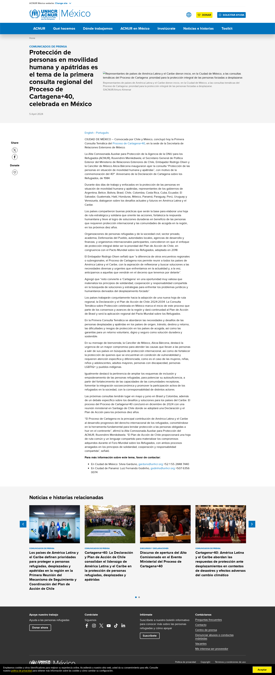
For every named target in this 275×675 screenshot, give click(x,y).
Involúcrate (166, 28)
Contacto (200, 625)
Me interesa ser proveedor (211, 648)
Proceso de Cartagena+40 (129, 143)
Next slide (252, 524)
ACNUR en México (135, 28)
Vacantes (201, 643)
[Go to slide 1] (136, 598)
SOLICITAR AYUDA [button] (233, 15)
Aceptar (262, 669)
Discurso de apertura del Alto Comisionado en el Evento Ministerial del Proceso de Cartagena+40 (163, 559)
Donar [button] (206, 15)
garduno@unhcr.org (150, 464)
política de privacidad (21, 671)
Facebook (87, 626)
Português (102, 133)
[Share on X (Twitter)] (15, 150)
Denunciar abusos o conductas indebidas (214, 636)
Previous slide (23, 524)
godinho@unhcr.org (163, 468)
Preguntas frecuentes (208, 619)
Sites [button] (188, 14)
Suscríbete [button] (150, 636)
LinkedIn (123, 626)
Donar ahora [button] (40, 627)
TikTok (116, 626)
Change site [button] (61, 3)
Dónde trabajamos (98, 28)
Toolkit (227, 28)
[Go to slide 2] (139, 598)
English (89, 133)
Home (32, 38)
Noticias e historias (198, 28)
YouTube (109, 626)
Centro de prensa (206, 630)
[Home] (51, 15)
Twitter (101, 626)
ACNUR (39, 28)
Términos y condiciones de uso (230, 662)
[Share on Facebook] (15, 157)
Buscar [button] (178, 14)
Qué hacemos (64, 28)
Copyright (205, 662)
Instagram (94, 626)
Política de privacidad (185, 662)
